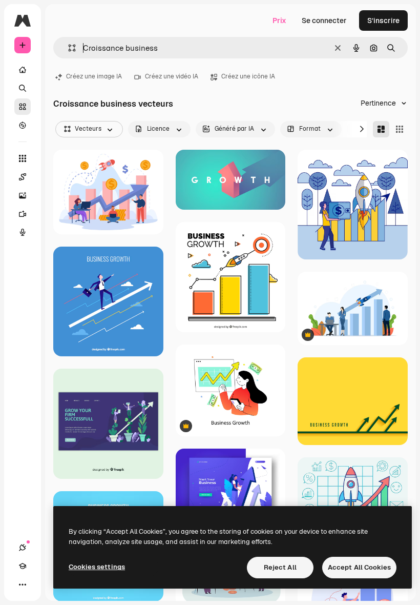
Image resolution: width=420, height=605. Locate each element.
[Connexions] (22, 547)
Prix (279, 20)
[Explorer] (22, 125)
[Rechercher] (22, 88)
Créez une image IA (94, 76)
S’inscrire (383, 20)
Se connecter (324, 20)
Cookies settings (97, 566)
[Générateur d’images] (22, 195)
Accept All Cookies (359, 567)
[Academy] (22, 566)
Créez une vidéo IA (171, 76)
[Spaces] (22, 177)
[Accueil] (22, 70)
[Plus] (22, 584)
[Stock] (22, 106)
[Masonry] (381, 129)
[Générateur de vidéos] (22, 214)
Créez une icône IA (248, 76)
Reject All (280, 567)
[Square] (399, 129)
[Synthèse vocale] (22, 232)
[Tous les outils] (22, 158)
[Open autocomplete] (68, 48)
